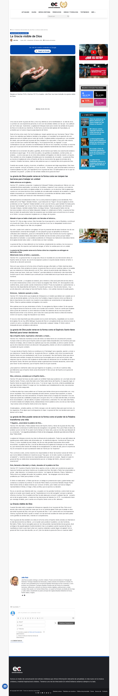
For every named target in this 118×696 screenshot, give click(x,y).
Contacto (104, 691)
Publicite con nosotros (69, 691)
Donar (92, 691)
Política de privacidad (83, 691)
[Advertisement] (59, 23)
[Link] (37, 618)
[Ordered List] (28, 618)
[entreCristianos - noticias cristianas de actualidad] (59, 4)
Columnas (17, 29)
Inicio (12, 29)
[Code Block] (35, 618)
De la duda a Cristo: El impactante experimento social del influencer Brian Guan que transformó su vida (98, 152)
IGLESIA (34, 12)
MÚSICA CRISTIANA (44, 12)
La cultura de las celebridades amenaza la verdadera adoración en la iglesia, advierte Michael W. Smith (98, 163)
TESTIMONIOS (84, 12)
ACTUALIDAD (25, 12)
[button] (93, 52)
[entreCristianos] (17, 676)
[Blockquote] (33, 618)
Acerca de (98, 691)
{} (39, 618)
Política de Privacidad (34, 632)
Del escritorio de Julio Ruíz (27, 29)
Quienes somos (57, 691)
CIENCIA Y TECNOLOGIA (71, 12)
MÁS (92, 12)
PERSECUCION (57, 12)
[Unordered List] (30, 618)
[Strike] (25, 618)
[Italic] (20, 618)
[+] (42, 618)
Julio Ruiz (15, 40)
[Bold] (18, 618)
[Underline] (23, 618)
